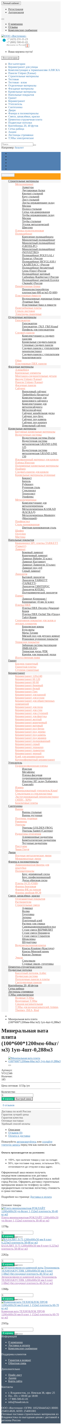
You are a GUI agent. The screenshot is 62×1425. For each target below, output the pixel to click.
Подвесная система (26, 976)
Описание (14, 1129)
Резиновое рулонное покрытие (40, 638)
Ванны (19, 809)
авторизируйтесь (26, 1141)
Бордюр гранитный (26, 663)
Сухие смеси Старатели (36, 935)
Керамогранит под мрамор (30, 737)
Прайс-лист (15, 162)
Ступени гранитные (27, 669)
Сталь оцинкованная (27, 524)
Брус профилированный (36, 877)
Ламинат (20, 549)
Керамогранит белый (27, 688)
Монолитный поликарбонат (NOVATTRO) (38, 251)
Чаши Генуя (22, 849)
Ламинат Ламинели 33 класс (39, 564)
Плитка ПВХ (23, 604)
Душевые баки (30, 301)
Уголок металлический (35, 224)
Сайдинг (20, 388)
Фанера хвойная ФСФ (28, 892)
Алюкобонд (22, 369)
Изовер (19, 787)
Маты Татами (30, 632)
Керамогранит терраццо (29, 747)
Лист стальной (30, 199)
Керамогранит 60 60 (27, 682)
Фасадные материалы (21, 366)
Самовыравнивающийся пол (39, 926)
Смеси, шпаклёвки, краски (24, 895)
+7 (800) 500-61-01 (17, 42)
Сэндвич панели (25, 332)
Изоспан (27, 768)
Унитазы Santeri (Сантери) (37, 830)
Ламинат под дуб (32, 567)
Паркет (19, 595)
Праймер (20, 468)
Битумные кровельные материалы (35, 431)
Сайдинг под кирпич (34, 422)
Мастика (20, 536)
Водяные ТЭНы (24, 997)
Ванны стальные (32, 812)
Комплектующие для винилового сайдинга (35, 399)
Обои (18, 360)
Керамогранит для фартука (31, 716)
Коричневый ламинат (35, 555)
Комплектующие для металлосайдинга (34, 405)
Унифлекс (28, 496)
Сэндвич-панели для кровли (32, 471)
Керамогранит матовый (29, 725)
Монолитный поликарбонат (38, 239)
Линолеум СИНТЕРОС (36, 586)
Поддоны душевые (26, 818)
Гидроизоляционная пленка (31, 765)
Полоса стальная (32, 208)
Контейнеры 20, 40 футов (23, 985)
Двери (12, 852)
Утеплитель (15, 762)
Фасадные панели (25, 385)
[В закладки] (9, 1065)
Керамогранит (16, 673)
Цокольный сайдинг (34, 425)
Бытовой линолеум (33, 577)
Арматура (28, 187)
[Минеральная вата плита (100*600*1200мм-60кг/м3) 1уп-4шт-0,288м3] (34, 1061)
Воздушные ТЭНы (26, 1000)
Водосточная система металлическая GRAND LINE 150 (39, 453)
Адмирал (27, 908)
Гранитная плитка (25, 666)
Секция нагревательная (29, 1004)
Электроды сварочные (28, 314)
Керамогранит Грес (26, 691)
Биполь (26, 481)
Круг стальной (30, 196)
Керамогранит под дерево (30, 731)
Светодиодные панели (28, 982)
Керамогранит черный (28, 753)
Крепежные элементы (28, 372)
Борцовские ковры (33, 626)
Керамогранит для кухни (29, 697)
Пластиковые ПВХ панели (31, 363)
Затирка (26, 917)
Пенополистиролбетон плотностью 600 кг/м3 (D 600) (39, 291)
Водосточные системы (28, 434)
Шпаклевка (28, 939)
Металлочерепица (25, 499)
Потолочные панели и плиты (32, 979)
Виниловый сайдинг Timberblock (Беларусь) (35, 393)
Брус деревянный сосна (36, 874)
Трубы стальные (31, 221)
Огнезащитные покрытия (30, 898)
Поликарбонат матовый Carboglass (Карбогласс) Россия (40, 275)
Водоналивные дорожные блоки (41, 298)
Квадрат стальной (32, 193)
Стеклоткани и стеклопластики (33, 793)
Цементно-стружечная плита (25, 966)
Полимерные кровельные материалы (37, 465)
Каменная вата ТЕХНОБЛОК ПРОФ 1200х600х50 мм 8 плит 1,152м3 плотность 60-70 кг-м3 (30, 1314)
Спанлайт (28, 784)
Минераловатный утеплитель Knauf (36, 790)
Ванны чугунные (32, 815)
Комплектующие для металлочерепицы (34, 504)
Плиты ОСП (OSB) (26, 883)
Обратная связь (17, 1363)
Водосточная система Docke (38, 437)
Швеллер (27, 227)
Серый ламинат (31, 570)
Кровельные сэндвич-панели (39, 341)
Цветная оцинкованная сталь (39, 527)
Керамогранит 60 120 (27, 679)
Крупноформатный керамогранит (35, 759)
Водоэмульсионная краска (30, 945)
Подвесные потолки (20, 970)
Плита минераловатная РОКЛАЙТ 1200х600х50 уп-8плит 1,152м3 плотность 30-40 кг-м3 (29, 1219)
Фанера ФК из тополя (28, 889)
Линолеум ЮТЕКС (33, 589)
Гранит (12, 660)
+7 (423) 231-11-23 (17, 39)
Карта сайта (15, 1381)
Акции (12, 165)
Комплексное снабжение (22, 30)
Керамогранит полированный (32, 741)
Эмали (19, 957)
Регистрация (15, 9)
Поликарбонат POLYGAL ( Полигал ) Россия (38, 257)
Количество (8, 1091)
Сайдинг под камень (34, 419)
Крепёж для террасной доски (39, 654)
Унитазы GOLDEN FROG (37, 827)
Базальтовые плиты (26, 802)
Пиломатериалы (24, 871)
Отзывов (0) (15, 1132)
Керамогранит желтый (28, 719)
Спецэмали (28, 960)
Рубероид (27, 484)
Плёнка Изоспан (25, 462)
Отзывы (13, 27)
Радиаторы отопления (28, 833)
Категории (8, 175)
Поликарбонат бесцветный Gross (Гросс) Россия (38, 269)
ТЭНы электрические (21, 994)
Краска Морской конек (35, 951)
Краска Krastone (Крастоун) (38, 948)
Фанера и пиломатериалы (23, 861)
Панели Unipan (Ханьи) (29, 382)
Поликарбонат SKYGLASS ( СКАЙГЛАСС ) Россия (39, 263)
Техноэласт (28, 493)
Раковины (21, 821)
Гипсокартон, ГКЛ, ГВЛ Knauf (40, 326)
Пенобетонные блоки (27, 286)
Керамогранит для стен (28, 710)
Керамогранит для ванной (30, 694)
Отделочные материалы (22, 317)
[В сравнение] (21, 1236)
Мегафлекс (28, 772)
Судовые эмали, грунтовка (38, 963)
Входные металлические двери (33, 855)
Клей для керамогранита (29, 756)
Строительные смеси (27, 905)
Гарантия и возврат (19, 156)
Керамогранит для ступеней (31, 713)
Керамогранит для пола (29, 707)
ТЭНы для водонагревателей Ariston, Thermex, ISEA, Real (37, 1009)
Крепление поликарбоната (37, 236)
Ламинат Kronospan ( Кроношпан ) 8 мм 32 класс (38, 600)
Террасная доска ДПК (35, 651)
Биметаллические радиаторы (39, 840)
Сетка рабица (16, 988)
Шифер (19, 530)
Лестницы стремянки (20, 991)
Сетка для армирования (36, 212)
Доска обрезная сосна (34, 880)
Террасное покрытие (27, 642)
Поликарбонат (23, 233)
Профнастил (22, 521)
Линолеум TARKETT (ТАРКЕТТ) (35, 582)
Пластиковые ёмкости (28, 295)
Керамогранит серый (27, 744)
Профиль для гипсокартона (38, 329)
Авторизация (16, 12)
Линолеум (21, 574)
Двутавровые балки (33, 190)
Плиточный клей (32, 920)
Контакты (14, 168)
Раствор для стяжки (33, 923)
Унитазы (20, 824)
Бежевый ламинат (32, 552)
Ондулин (20, 533)
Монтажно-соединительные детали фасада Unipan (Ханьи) (36, 378)
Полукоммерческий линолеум (39, 592)
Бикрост (27, 478)
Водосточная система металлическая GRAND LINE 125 (39, 444)
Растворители (23, 901)
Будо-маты (28, 629)
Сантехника (15, 806)
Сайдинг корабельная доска (38, 413)
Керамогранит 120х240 (28, 676)
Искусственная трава (27, 657)
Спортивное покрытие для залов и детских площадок (35, 622)
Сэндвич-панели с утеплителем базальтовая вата (40, 356)
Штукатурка (29, 942)
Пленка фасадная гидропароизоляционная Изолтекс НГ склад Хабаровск (40, 778)
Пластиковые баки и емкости (39, 304)
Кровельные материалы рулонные (35, 475)
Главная (13, 153)
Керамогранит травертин (30, 750)
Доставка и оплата (19, 159)
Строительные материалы (23, 181)
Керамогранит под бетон (29, 728)
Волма (26, 911)
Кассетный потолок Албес (30, 973)
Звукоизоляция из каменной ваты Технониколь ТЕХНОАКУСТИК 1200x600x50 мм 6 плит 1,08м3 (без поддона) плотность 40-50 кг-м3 (29, 1280)
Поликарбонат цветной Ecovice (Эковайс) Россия (40, 282)
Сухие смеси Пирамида (36, 932)
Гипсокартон (22, 320)
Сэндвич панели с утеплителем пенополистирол (40, 350)
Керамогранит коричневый (31, 722)
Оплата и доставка (19, 1135)
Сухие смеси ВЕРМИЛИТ (37, 929)
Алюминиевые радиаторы (37, 836)
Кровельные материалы (22, 428)
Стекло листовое (25, 311)
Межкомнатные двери (28, 858)
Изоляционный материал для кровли (37, 459)
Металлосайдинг (32, 410)
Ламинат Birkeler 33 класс (37, 558)
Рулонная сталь (31, 487)
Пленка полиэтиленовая (29, 230)
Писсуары (21, 846)
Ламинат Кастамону (34, 561)
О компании (15, 24)
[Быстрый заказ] (15, 1236)
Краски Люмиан (31, 954)
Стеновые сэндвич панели (37, 345)
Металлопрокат (24, 184)
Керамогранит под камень (30, 734)
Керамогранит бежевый (29, 685)
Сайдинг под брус (32, 416)
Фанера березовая (25, 886)
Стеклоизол (29, 490)
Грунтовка (28, 914)
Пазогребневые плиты (28, 307)
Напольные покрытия (21, 539)
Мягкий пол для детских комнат (41, 635)
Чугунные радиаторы (34, 843)
